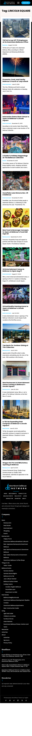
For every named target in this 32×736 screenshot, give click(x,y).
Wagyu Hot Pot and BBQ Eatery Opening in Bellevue (15, 464)
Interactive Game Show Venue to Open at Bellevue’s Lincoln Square (16, 118)
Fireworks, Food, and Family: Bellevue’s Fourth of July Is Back (15, 80)
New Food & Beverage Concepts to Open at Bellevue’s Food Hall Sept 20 (16, 232)
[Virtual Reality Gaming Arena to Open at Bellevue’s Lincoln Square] (16, 294)
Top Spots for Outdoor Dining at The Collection (15, 346)
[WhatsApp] (26, 700)
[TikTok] (14, 700)
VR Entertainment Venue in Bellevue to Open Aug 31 (13, 270)
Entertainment (7, 84)
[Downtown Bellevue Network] (9, 2)
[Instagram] (10, 700)
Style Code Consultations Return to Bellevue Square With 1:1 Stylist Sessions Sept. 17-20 (15, 665)
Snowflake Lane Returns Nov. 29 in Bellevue (15, 194)
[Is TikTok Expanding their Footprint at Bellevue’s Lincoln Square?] (16, 409)
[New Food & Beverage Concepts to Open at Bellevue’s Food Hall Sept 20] (16, 218)
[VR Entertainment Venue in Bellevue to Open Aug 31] (16, 257)
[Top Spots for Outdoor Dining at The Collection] (16, 333)
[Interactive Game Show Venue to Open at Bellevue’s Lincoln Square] (16, 104)
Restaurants (6, 237)
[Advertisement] (16, 719)
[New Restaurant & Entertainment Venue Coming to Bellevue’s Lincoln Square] (16, 370)
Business (5, 45)
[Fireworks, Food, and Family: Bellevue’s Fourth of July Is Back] (16, 67)
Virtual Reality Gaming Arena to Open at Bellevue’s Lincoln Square (15, 308)
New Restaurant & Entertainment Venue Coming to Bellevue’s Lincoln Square (16, 384)
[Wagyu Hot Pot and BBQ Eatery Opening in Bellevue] (16, 450)
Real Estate (6, 428)
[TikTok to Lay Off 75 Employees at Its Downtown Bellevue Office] (16, 28)
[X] (22, 700)
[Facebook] (6, 700)
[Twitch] (18, 700)
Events (4, 160)
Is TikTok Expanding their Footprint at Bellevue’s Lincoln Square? (15, 423)
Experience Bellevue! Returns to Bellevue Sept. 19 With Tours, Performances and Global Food (16, 670)
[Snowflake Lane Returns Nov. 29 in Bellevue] (16, 180)
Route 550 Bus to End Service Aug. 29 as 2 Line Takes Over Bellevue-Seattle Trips (16, 655)
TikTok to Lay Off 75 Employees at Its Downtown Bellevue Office (15, 41)
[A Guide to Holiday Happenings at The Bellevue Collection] (16, 143)
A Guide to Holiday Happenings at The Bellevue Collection (15, 157)
